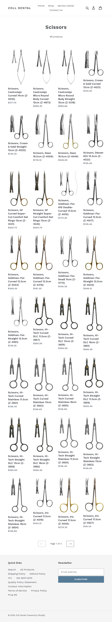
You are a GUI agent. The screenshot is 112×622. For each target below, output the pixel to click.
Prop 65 (12, 594)
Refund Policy (38, 573)
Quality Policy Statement (22, 582)
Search (12, 569)
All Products (27, 569)
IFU (10, 578)
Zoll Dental (19, 8)
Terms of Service (17, 590)
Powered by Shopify (36, 615)
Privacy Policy (39, 590)
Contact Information (20, 586)
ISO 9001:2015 (24, 578)
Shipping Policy (16, 573)
